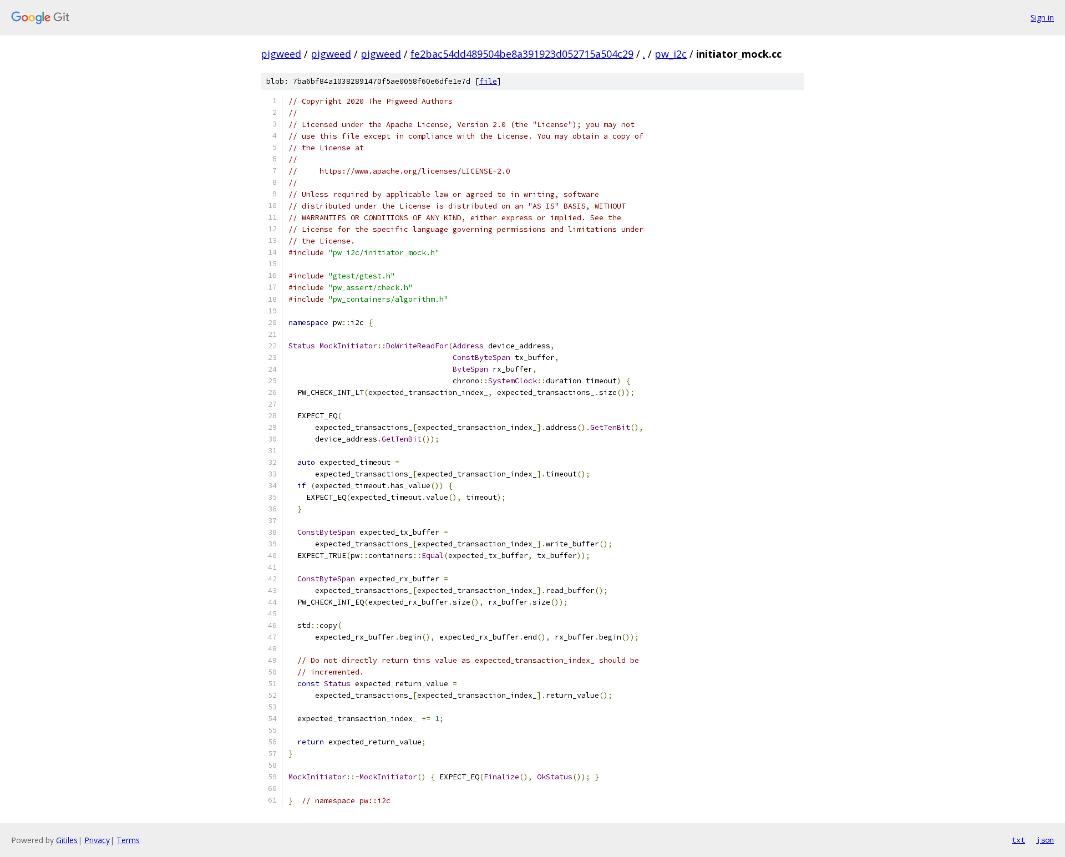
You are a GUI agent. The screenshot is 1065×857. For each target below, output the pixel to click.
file (488, 81)
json (1045, 840)
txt (1018, 840)
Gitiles (67, 840)
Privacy (97, 840)
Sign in (1042, 17)
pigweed (281, 53)
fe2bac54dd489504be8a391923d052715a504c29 (521, 53)
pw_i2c (671, 53)
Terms (128, 840)
